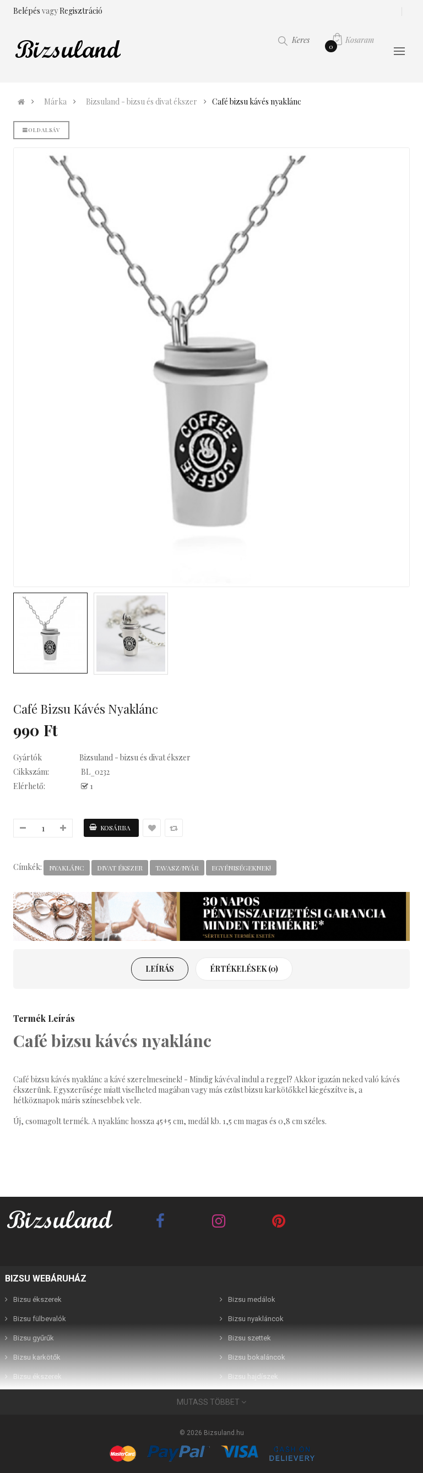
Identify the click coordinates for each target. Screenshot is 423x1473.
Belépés (27, 11)
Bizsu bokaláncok (256, 1357)
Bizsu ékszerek (37, 1299)
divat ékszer (120, 867)
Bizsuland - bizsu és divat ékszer (141, 102)
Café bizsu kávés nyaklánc (256, 102)
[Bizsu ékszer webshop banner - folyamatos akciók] (211, 916)
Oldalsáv (44, 130)
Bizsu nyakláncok (256, 1319)
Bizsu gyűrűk (33, 1338)
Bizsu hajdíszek (253, 1376)
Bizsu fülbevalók (39, 1319)
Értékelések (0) (244, 968)
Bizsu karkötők (37, 1357)
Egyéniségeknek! (241, 867)
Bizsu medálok (251, 1299)
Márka (55, 102)
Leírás (159, 968)
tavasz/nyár (177, 867)
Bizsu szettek (249, 1338)
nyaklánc (66, 867)
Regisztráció (80, 11)
